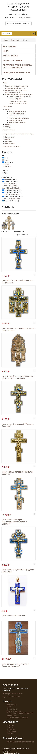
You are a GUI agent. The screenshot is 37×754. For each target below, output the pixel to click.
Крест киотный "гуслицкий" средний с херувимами (17, 570)
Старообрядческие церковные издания (19, 95)
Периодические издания (16, 72)
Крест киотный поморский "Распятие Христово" (17, 425)
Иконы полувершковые (17, 122)
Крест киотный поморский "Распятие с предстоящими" (18, 329)
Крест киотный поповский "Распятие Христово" (17, 472)
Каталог (8, 701)
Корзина (7, 33)
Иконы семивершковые (17, 111)
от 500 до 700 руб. (10, 183)
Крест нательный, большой (13, 615)
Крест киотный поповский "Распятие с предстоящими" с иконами (18, 377)
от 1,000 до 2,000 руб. (11, 188)
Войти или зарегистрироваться (19, 23)
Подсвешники (10, 143)
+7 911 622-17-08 (14, 17)
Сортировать (19, 231)
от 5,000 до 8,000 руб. (11, 194)
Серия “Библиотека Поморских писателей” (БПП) (20, 98)
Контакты (11, 733)
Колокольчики (10, 137)
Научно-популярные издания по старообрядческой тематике (16, 87)
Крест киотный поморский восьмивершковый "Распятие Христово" (14, 521)
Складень (7, 166)
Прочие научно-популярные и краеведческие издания (15, 91)
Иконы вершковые (15, 120)
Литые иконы (15, 40)
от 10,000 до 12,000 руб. (12, 199)
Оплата (10, 727)
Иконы (7, 109)
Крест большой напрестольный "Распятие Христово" (15, 664)
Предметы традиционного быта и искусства (17, 66)
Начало (5, 40)
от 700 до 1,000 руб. (11, 186)
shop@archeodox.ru (19, 14)
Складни (8, 127)
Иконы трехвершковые (17, 114)
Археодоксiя (10, 685)
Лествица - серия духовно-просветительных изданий (18, 102)
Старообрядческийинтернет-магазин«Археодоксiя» (18, 6)
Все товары (9, 46)
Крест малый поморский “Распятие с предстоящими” (17, 281)
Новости (10, 725)
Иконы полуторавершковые (19, 118)
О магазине (12, 731)
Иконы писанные (12, 60)
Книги (6, 51)
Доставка (11, 729)
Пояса (7, 139)
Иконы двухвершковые (17, 116)
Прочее (6, 164)
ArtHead (16, 753)
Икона (6, 160)
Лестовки (8, 141)
